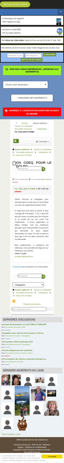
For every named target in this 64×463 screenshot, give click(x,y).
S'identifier (49, 54)
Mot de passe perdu (32, 60)
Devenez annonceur (22, 445)
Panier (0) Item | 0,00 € (16, 4)
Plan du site (36, 445)
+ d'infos (42, 460)
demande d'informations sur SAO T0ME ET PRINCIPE (23, 324)
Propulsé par (28, 304)
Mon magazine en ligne (11, 22)
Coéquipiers (26, 336)
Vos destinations (11, 361)
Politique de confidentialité (35, 447)
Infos (23, 327)
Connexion (17, 267)
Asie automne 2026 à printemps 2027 (17, 342)
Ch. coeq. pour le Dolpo (25, 189)
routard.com (43, 440)
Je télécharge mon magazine (13, 18)
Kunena (37, 304)
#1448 (46, 179)
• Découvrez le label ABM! (11, 29)
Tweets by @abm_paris (10, 434)
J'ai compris (52, 456)
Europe (20, 361)
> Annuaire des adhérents (32, 98)
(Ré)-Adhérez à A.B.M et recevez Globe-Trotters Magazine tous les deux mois (30, 48)
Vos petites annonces (13, 327)
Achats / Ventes (27, 353)
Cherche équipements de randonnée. (17, 350)
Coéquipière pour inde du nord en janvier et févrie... (23, 333)
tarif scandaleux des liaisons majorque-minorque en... (24, 359)
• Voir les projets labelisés (11, 33)
